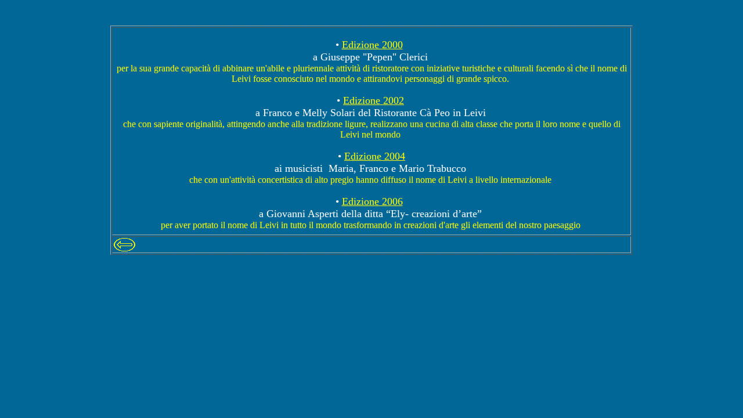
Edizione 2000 (372, 45)
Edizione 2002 (373, 100)
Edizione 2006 (372, 201)
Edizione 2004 (374, 156)
